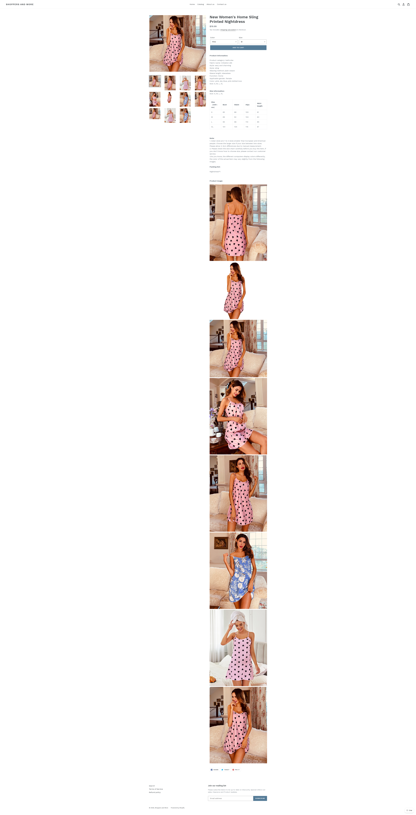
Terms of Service (156, 789)
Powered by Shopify (177, 808)
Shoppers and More (20, 4)
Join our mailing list (217, 786)
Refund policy (155, 792)
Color (212, 37)
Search (152, 786)
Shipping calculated (228, 30)
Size (240, 37)
